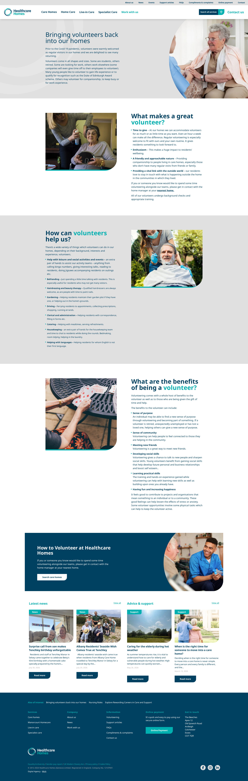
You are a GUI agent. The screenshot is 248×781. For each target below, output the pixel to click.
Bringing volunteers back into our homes (66, 702)
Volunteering (112, 717)
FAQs (181, 2)
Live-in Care (86, 12)
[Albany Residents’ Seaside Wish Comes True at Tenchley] (98, 626)
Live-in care (33, 727)
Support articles (167, 2)
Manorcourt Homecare (39, 722)
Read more (39, 675)
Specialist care (35, 732)
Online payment (225, 2)
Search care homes (52, 577)
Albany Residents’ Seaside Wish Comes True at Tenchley (96, 648)
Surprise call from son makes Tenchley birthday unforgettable (50, 648)
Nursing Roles (96, 702)
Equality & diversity (36, 764)
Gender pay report (54, 764)
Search (208, 12)
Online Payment (159, 730)
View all (117, 603)
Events (151, 2)
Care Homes (49, 12)
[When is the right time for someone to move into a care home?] (197, 626)
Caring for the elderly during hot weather (148, 648)
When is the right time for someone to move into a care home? (193, 650)
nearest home (165, 190)
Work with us (129, 12)
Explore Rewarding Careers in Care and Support (128, 702)
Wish (44, 771)
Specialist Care (107, 12)
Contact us (235, 12)
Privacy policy (92, 764)
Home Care (68, 12)
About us (129, 2)
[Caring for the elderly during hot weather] (149, 626)
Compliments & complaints (201, 2)
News (140, 2)
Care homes (34, 717)
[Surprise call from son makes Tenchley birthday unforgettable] (51, 626)
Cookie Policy (104, 764)
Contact (241, 2)
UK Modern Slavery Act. (74, 764)
